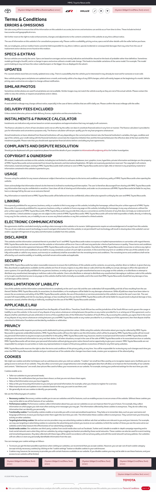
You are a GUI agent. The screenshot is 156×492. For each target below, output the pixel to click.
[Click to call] (94, 11)
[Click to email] (101, 11)
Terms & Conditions (131, 488)
